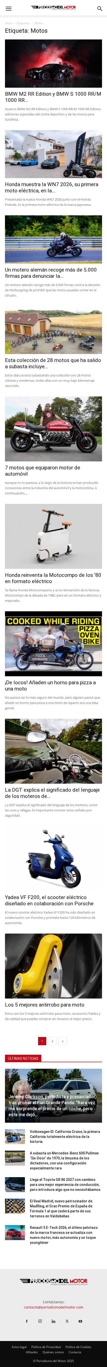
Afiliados (32, 1352)
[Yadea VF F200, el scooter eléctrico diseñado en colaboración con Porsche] (53, 858)
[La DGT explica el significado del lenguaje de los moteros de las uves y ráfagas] (53, 751)
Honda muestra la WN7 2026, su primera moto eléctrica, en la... (51, 187)
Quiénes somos (53, 1352)
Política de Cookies (78, 1347)
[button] (8, 8)
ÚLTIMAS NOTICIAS (23, 1058)
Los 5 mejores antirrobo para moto (44, 1005)
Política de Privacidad (46, 1347)
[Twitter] (67, 1322)
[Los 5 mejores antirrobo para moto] (53, 966)
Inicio (8, 23)
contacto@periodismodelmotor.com (53, 1307)
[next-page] (62, 1041)
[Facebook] (27, 1322)
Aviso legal (19, 1347)
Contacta (75, 1352)
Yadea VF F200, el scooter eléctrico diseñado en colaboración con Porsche (49, 900)
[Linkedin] (53, 1322)
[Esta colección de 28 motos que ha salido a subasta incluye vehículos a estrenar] (53, 330)
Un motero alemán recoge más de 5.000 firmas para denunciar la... (51, 273)
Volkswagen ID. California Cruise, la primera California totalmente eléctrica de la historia (65, 1137)
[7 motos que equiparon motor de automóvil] (53, 428)
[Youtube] (80, 1322)
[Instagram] (40, 1321)
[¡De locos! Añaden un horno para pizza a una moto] (53, 643)
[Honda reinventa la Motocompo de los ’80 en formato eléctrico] (53, 536)
